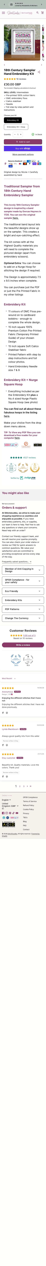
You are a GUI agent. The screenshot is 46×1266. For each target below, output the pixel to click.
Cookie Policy (28, 809)
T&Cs (25, 817)
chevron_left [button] (4, 4)
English (7, 799)
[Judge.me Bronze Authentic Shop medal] (11, 468)
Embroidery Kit (13, 120)
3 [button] (23, 786)
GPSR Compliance (30, 797)
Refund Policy (28, 805)
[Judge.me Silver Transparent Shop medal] (28, 659)
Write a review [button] (23, 645)
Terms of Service (30, 801)
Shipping (16, 88)
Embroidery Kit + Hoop (16, 127)
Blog (25, 821)
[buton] (7, 799)
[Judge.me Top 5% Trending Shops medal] (35, 468)
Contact (26, 829)
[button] (10, 79)
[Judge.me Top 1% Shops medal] (23, 468)
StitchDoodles (12, 834)
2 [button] (19, 786)
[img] (8, 688)
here (17, 438)
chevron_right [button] (41, 4)
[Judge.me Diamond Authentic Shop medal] (16, 659)
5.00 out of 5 (29, 635)
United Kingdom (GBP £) (10, 806)
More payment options (23, 154)
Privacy (26, 813)
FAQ (24, 825)
